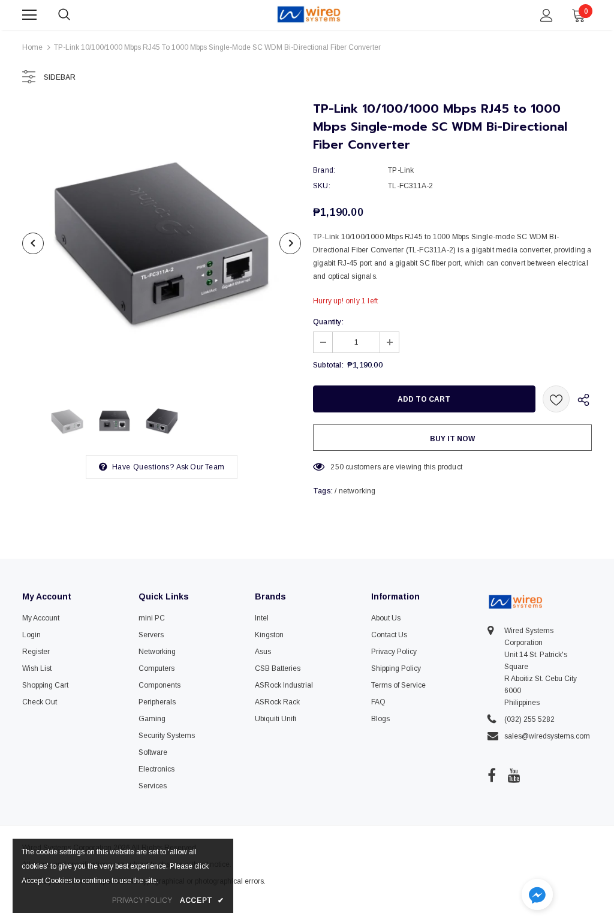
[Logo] (309, 14)
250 (337, 467)
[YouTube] (514, 775)
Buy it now (452, 439)
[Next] (290, 243)
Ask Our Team (200, 467)
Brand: (324, 170)
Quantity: (328, 322)
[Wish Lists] (556, 398)
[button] (537, 896)
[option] (161, 243)
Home (32, 47)
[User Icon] (546, 15)
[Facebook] (491, 775)
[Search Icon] (76, 15)
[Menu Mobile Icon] (29, 15)
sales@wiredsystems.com (547, 736)
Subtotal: (328, 365)
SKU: (321, 186)
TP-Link (401, 170)
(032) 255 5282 (529, 719)
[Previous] (33, 243)
